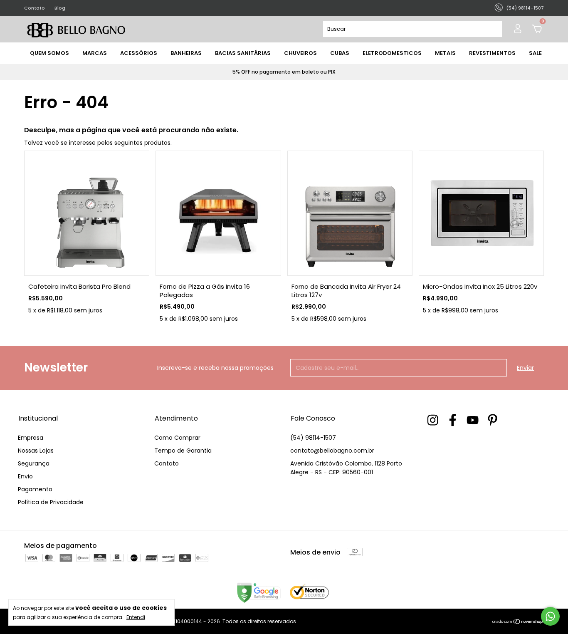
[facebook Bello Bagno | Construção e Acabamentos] (453, 420)
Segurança (33, 463)
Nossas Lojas (36, 450)
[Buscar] (492, 29)
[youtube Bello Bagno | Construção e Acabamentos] (473, 420)
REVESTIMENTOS (492, 53)
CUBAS (339, 53)
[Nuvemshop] (518, 622)
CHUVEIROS (300, 53)
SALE (535, 53)
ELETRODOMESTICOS (392, 53)
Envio (25, 476)
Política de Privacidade (51, 502)
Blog (59, 8)
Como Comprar (177, 437)
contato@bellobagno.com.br (332, 450)
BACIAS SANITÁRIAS (243, 53)
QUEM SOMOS (49, 53)
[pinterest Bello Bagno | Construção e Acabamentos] (493, 420)
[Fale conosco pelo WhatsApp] (550, 616)
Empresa (30, 437)
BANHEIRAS (186, 53)
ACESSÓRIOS (138, 53)
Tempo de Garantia (183, 450)
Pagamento (35, 489)
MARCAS (94, 53)
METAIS (445, 53)
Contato (34, 8)
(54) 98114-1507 (313, 437)
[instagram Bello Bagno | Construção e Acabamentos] (433, 420)
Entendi (135, 617)
